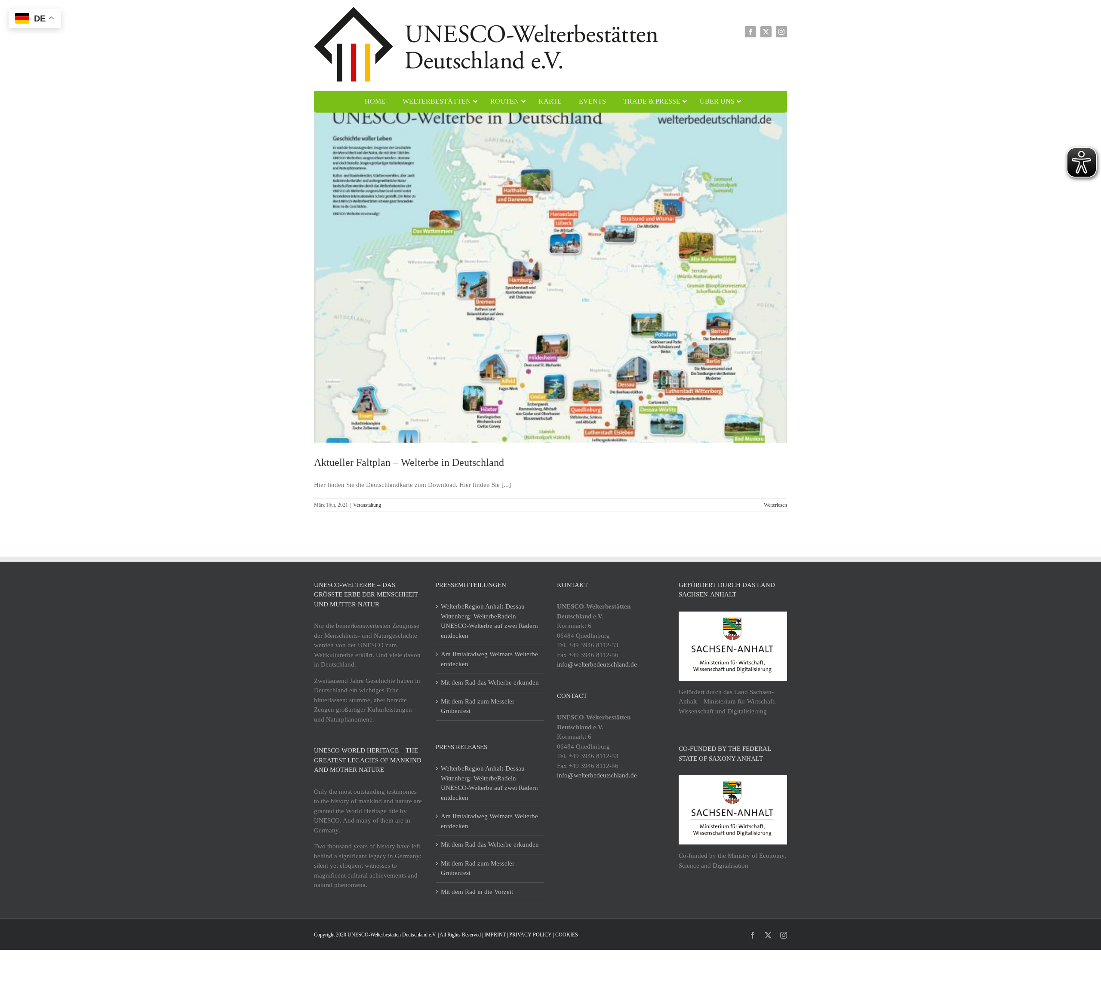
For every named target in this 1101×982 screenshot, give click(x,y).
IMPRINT (495, 935)
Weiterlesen (775, 505)
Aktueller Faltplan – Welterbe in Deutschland (409, 462)
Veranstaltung (367, 505)
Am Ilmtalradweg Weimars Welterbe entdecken (489, 659)
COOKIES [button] (566, 935)
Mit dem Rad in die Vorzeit (477, 891)
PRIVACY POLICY (530, 935)
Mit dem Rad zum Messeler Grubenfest (477, 706)
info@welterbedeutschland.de (597, 664)
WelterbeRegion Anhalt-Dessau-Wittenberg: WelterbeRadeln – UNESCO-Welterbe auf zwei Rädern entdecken (489, 621)
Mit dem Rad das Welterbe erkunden (490, 682)
